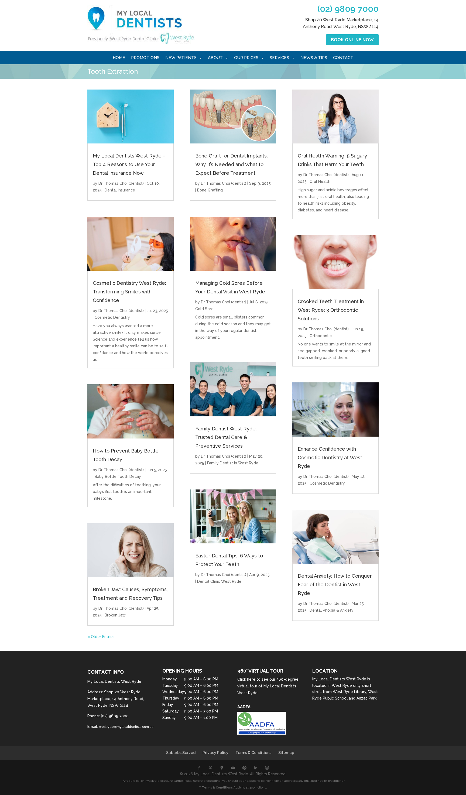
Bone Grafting (210, 190)
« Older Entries (101, 637)
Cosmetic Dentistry (112, 317)
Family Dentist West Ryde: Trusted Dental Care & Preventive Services (226, 437)
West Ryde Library (349, 692)
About (215, 58)
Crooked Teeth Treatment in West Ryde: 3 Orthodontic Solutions (331, 310)
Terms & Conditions (253, 753)
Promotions (145, 58)
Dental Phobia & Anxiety (332, 610)
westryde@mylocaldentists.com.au (126, 727)
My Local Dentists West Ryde (339, 679)
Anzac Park (366, 698)
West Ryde (342, 685)
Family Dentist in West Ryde (232, 463)
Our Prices (246, 58)
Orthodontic (321, 336)
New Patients (181, 58)
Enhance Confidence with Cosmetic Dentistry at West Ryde (330, 457)
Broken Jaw (115, 615)
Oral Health (320, 181)
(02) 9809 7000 (348, 9)
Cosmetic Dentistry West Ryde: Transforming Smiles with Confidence (129, 291)
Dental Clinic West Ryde (219, 581)
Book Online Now (352, 39)
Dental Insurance (120, 190)
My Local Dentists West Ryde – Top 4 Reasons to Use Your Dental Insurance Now (129, 164)
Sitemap (286, 753)
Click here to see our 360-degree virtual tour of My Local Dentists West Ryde (268, 686)
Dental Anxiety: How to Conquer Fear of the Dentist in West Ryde (335, 584)
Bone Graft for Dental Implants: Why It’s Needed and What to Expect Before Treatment (231, 164)
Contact (343, 58)
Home (119, 58)
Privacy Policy (215, 753)
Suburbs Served (181, 753)
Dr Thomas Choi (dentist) (121, 183)
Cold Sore (204, 309)
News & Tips (313, 58)
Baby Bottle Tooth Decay (118, 476)
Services (279, 58)
